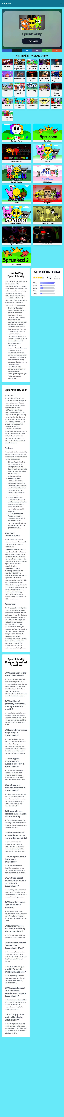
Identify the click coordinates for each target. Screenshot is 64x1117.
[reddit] (57, 50)
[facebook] (7, 50)
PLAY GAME (33, 41)
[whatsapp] (47, 50)
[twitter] (17, 50)
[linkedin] (27, 50)
